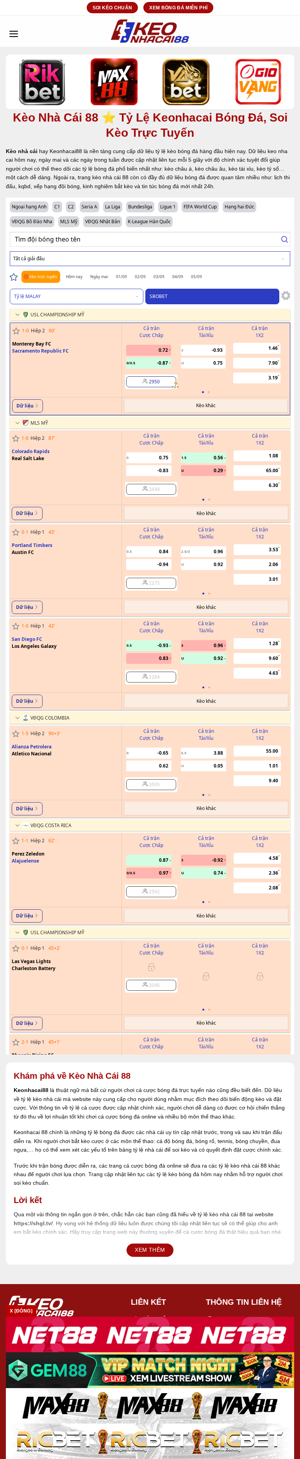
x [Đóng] (21, 1311)
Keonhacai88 (31, 1090)
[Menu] (13, 31)
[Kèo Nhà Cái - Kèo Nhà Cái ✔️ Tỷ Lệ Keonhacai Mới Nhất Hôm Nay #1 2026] (150, 31)
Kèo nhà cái (22, 151)
